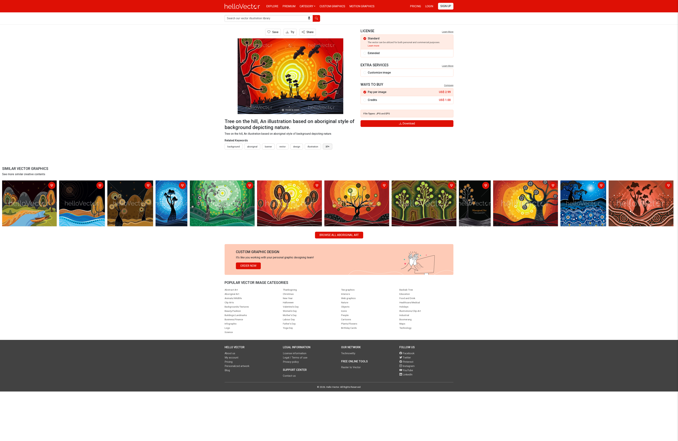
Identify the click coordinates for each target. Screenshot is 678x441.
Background (233, 146)
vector (282, 146)
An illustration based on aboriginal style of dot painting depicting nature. (29, 186)
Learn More (447, 31)
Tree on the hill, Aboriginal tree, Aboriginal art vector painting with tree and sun (170, 192)
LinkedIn (407, 374)
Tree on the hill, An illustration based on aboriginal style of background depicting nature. (288, 186)
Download (408, 123)
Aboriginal (252, 146)
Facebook (408, 353)
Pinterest (407, 361)
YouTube (407, 370)
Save (275, 32)
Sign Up (445, 6)
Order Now (248, 265)
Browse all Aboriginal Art (339, 235)
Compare (448, 85)
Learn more (373, 45)
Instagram (408, 366)
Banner (268, 146)
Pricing (415, 6)
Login (429, 6)
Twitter (406, 357)
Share (310, 32)
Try (292, 32)
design (296, 146)
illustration (313, 146)
